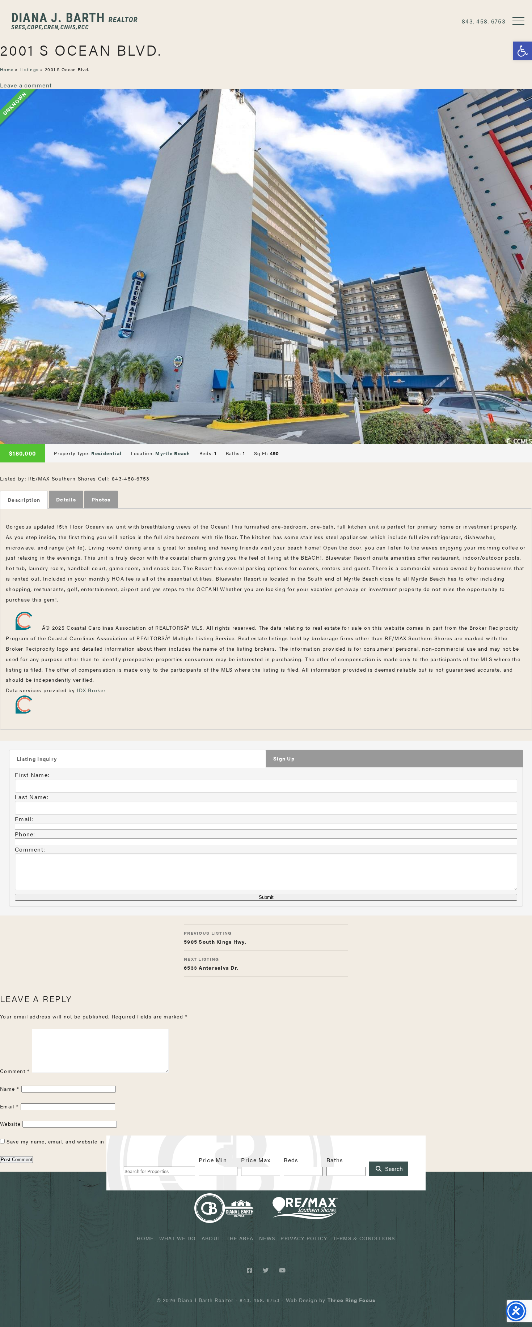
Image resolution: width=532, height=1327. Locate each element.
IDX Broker (91, 690)
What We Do (177, 1238)
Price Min (213, 1160)
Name (10, 1088)
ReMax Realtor (305, 1208)
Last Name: (31, 797)
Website (10, 1123)
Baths (334, 1160)
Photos (101, 499)
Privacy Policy (303, 1238)
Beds (291, 1160)
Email (9, 1106)
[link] (351, 1300)
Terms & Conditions (364, 1238)
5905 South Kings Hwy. (215, 937)
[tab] (24, 500)
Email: (24, 819)
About (211, 1238)
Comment (15, 1070)
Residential (106, 453)
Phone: (25, 834)
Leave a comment (26, 85)
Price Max (255, 1160)
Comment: (30, 849)
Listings (29, 69)
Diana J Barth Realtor (74, 21)
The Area (240, 1238)
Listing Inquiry (37, 758)
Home (6, 69)
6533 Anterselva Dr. (211, 963)
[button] (522, 51)
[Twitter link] (267, 1270)
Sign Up (284, 758)
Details (66, 499)
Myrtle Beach (172, 453)
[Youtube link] (282, 1270)
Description (24, 499)
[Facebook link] (250, 1270)
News (267, 1238)
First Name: (32, 775)
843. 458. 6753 (484, 21)
